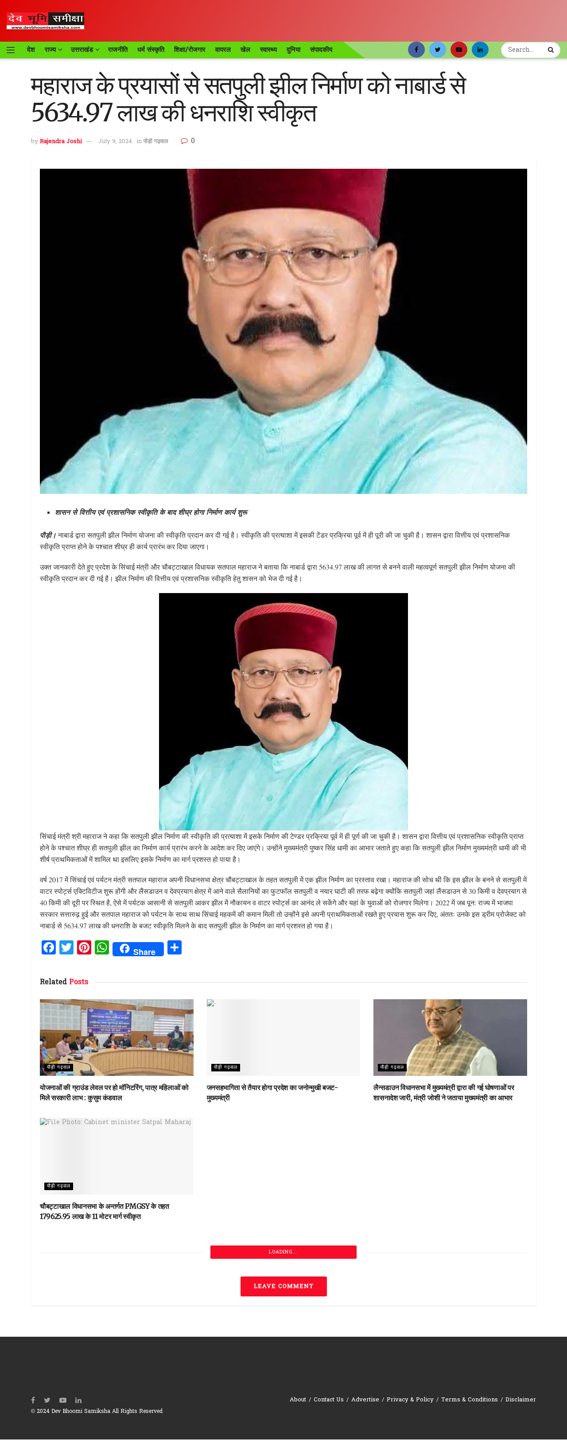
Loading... (283, 1252)
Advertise (365, 1400)
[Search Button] (552, 50)
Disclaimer (520, 1400)
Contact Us (329, 1400)
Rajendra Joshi (61, 141)
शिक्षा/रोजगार (190, 50)
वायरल (223, 50)
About (298, 1400)
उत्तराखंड (82, 50)
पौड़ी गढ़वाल (156, 141)
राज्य (50, 50)
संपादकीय (321, 50)
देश (31, 50)
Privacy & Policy (410, 1400)
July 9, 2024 (115, 141)
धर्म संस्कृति (150, 50)
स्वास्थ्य (268, 50)
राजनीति (118, 50)
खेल (245, 50)
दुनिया (293, 50)
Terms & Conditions (469, 1400)
